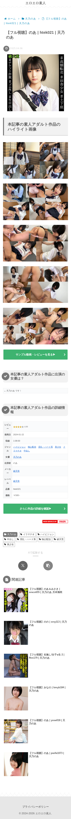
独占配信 (32, 447)
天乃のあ (17, 457)
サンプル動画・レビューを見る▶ (35, 354)
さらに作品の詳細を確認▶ (35, 508)
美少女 (58, 447)
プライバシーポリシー (35, 806)
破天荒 (16, 471)
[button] (48, 565)
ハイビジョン (19, 447)
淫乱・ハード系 (45, 447)
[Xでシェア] (23, 565)
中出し (27, 451)
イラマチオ (28, 534)
